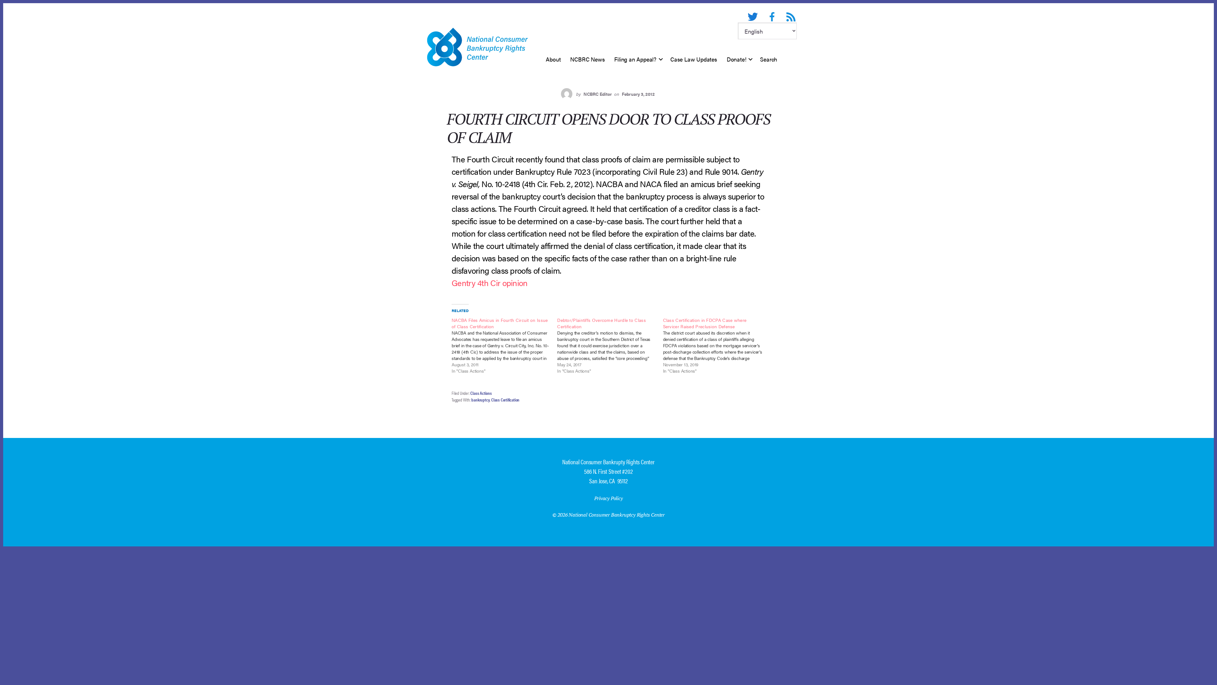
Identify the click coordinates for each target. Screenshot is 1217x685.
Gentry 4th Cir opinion (490, 283)
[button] (660, 59)
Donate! (736, 59)
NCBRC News (587, 59)
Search (768, 59)
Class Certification (505, 399)
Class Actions (481, 393)
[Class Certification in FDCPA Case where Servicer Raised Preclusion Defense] (716, 345)
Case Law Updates (693, 59)
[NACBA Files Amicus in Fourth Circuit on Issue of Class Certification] (504, 345)
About (553, 59)
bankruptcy (480, 399)
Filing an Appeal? (635, 59)
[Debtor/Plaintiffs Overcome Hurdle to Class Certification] (610, 345)
